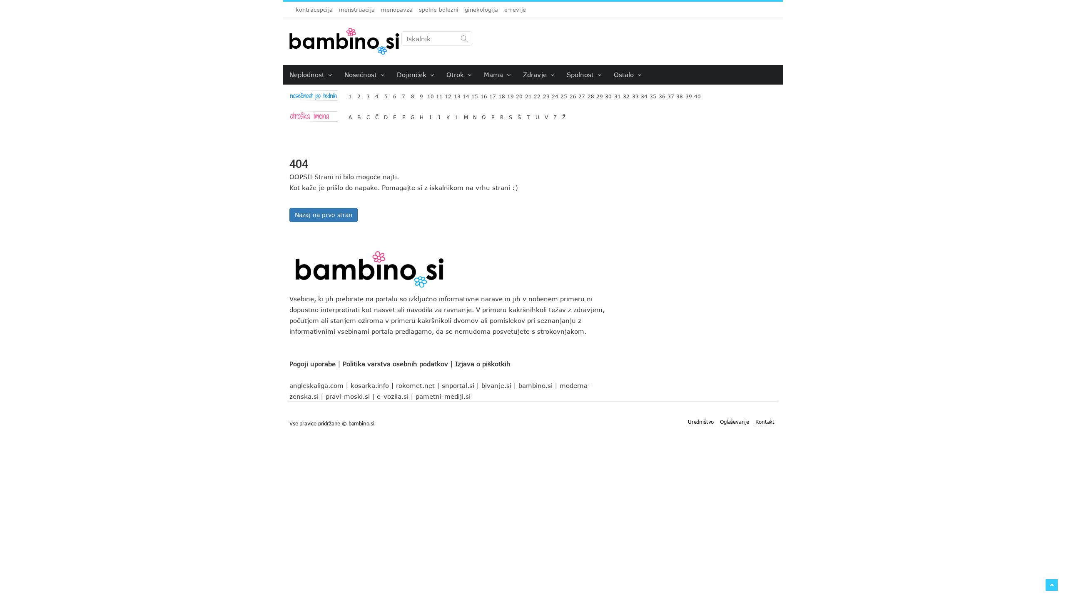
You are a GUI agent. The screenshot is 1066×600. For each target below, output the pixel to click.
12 (448, 94)
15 (474, 94)
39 (688, 94)
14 (466, 94)
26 (573, 94)
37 (670, 94)
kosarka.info (370, 385)
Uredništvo (701, 422)
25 (563, 94)
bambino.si (535, 385)
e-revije (515, 9)
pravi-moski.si (348, 396)
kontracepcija (314, 9)
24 (555, 94)
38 (679, 94)
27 (581, 94)
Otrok (456, 74)
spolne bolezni (438, 9)
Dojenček (412, 74)
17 (492, 94)
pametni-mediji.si (443, 396)
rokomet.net (415, 385)
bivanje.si (496, 385)
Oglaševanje (734, 422)
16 (484, 94)
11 (439, 94)
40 (697, 94)
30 (608, 94)
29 (599, 94)
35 (653, 94)
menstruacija (357, 9)
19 (510, 94)
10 (430, 94)
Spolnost (581, 74)
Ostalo (625, 74)
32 (626, 94)
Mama (494, 74)
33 (635, 94)
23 (546, 94)
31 (617, 94)
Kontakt (765, 422)
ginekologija (481, 9)
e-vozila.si (392, 396)
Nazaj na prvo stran (323, 214)
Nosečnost (361, 74)
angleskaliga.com (316, 385)
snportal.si (458, 385)
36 (662, 94)
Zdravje (536, 74)
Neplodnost (307, 74)
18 (501, 94)
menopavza (397, 9)
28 (591, 94)
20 (519, 94)
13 (457, 94)
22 (537, 94)
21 (528, 94)
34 (644, 94)
